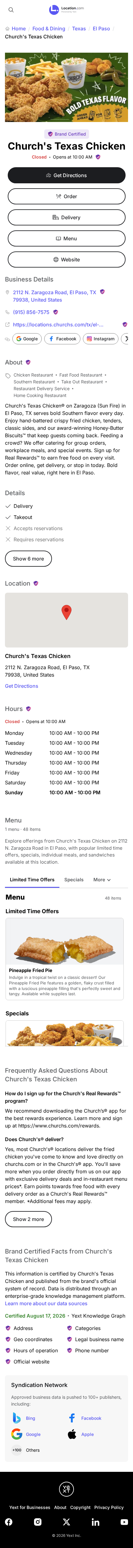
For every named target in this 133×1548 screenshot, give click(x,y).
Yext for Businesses (29, 1507)
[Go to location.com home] (66, 10)
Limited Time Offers (32, 880)
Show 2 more (28, 1219)
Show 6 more (28, 559)
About (60, 1507)
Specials (74, 880)
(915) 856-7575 (31, 312)
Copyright (80, 1507)
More (99, 880)
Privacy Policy (109, 1507)
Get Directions (21, 686)
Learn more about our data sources (46, 1303)
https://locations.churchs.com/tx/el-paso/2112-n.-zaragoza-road (56, 324)
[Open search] (11, 10)
